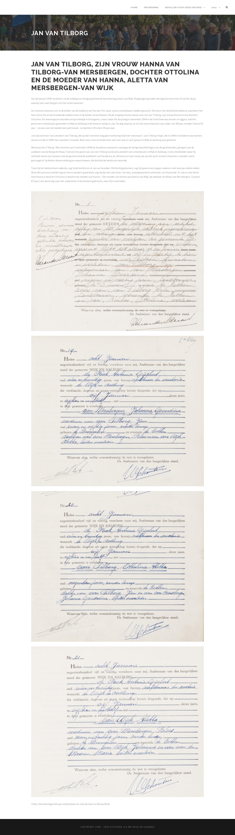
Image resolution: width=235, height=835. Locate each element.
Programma (151, 7)
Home (134, 7)
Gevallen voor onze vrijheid (183, 7)
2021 (214, 7)
